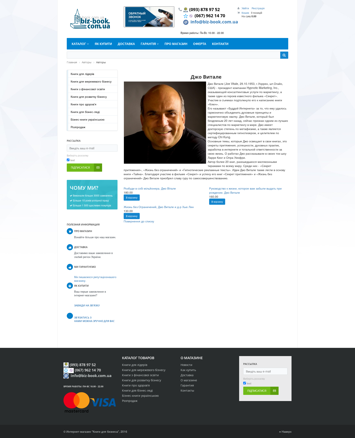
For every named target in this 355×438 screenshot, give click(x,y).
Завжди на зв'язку (87, 305)
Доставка (187, 375)
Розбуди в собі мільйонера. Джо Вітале (150, 188)
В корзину (131, 197)
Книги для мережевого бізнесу (91, 81)
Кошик (245, 12)
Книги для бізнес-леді (85, 112)
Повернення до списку (139, 221)
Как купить (188, 370)
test (72, 160)
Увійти (246, 8)
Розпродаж (78, 127)
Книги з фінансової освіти (88, 89)
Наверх (286, 431)
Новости (186, 365)
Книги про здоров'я (83, 104)
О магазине (189, 380)
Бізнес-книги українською (88, 119)
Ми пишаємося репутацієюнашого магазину (95, 279)
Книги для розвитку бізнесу (89, 96)
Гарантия (187, 385)
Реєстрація (258, 8)
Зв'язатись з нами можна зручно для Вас (94, 319)
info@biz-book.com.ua (214, 22)
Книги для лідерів (82, 74)
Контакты (187, 390)
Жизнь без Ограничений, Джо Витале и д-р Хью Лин (159, 207)
